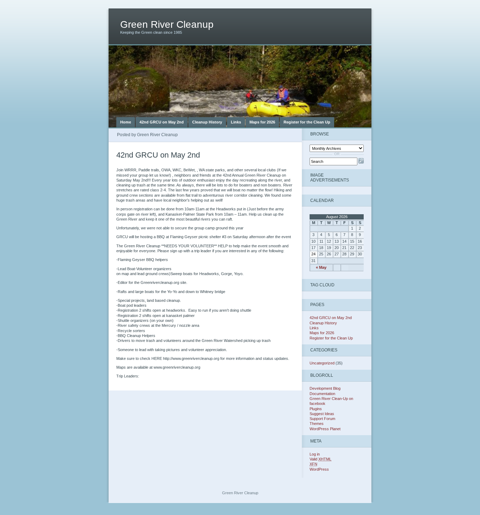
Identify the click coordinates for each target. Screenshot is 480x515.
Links (236, 122)
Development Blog (325, 388)
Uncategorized (322, 363)
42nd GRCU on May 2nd (162, 122)
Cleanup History (207, 122)
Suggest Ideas (322, 414)
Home (125, 122)
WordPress (319, 469)
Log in (315, 454)
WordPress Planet (325, 429)
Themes (317, 423)
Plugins (316, 409)
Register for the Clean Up (307, 122)
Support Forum (322, 419)
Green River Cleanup (167, 24)
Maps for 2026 (262, 122)
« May (321, 267)
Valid (320, 459)
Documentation (322, 394)
